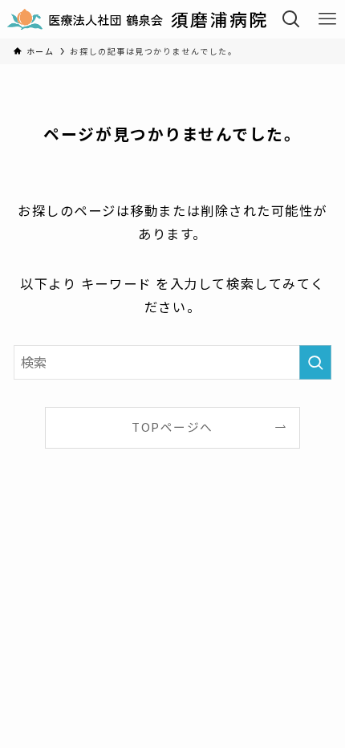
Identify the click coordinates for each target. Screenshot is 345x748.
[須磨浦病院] (137, 19)
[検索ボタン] (292, 19)
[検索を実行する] (315, 362)
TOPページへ (172, 426)
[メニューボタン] (327, 19)
